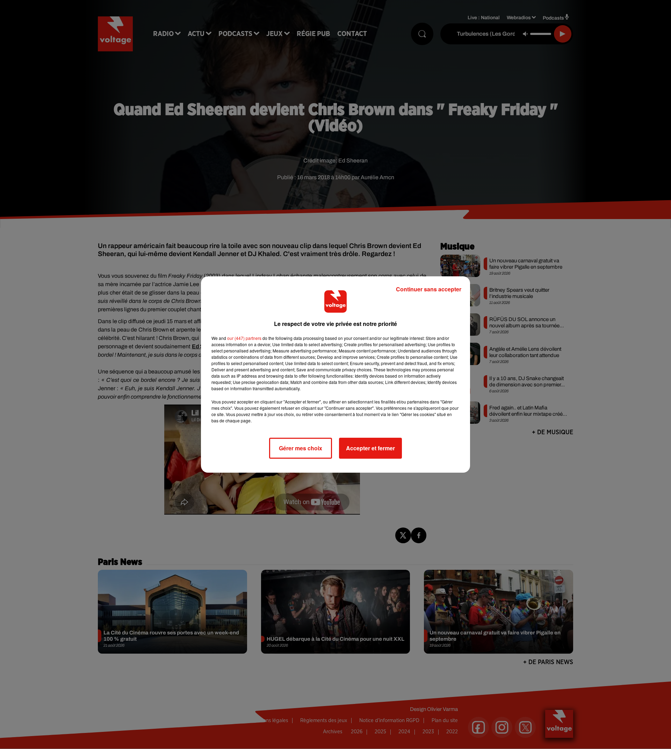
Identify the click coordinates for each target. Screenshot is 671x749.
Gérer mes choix (300, 448)
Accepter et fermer (370, 448)
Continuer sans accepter (428, 289)
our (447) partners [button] (244, 338)
